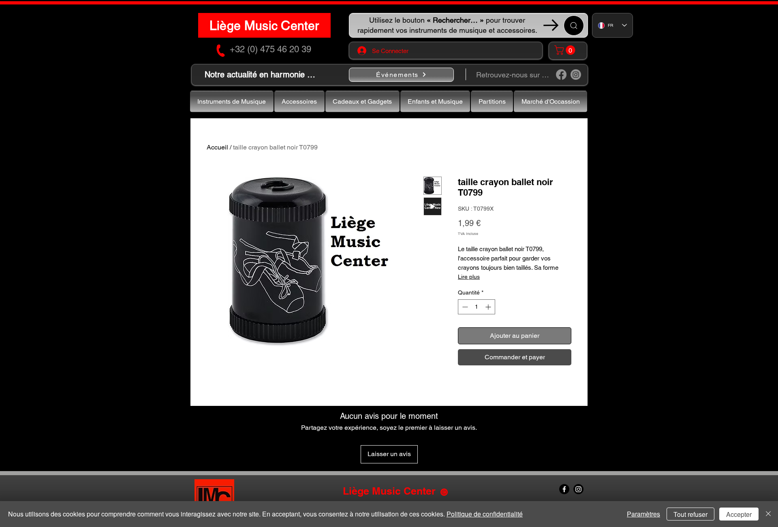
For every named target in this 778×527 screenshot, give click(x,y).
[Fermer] (768, 514)
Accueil (217, 147)
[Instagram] (576, 74)
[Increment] (489, 307)
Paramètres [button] (643, 513)
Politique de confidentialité (485, 513)
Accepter (739, 514)
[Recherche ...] (574, 25)
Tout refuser (690, 514)
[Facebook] (561, 74)
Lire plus (469, 276)
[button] (565, 50)
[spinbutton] (476, 307)
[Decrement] (464, 307)
